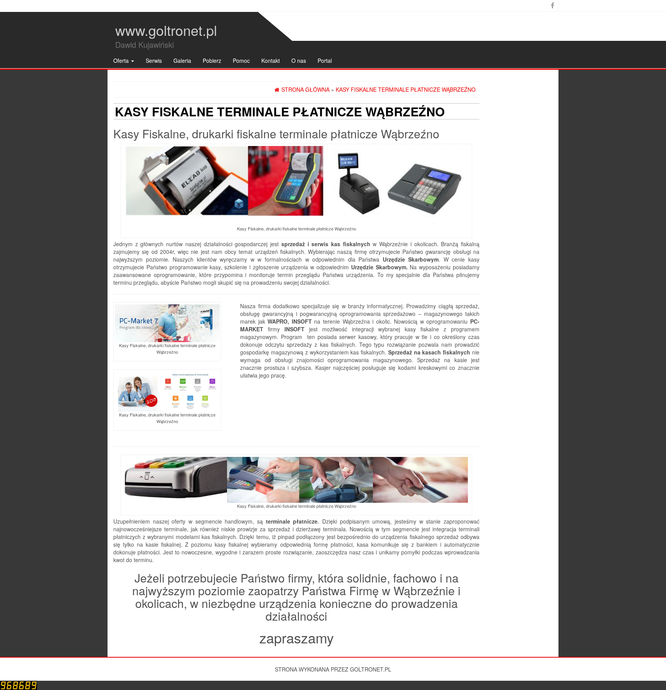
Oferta (121, 60)
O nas (298, 60)
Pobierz (212, 60)
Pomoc (241, 60)
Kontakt (270, 60)
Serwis (154, 60)
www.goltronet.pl (166, 30)
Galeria (182, 60)
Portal (325, 60)
